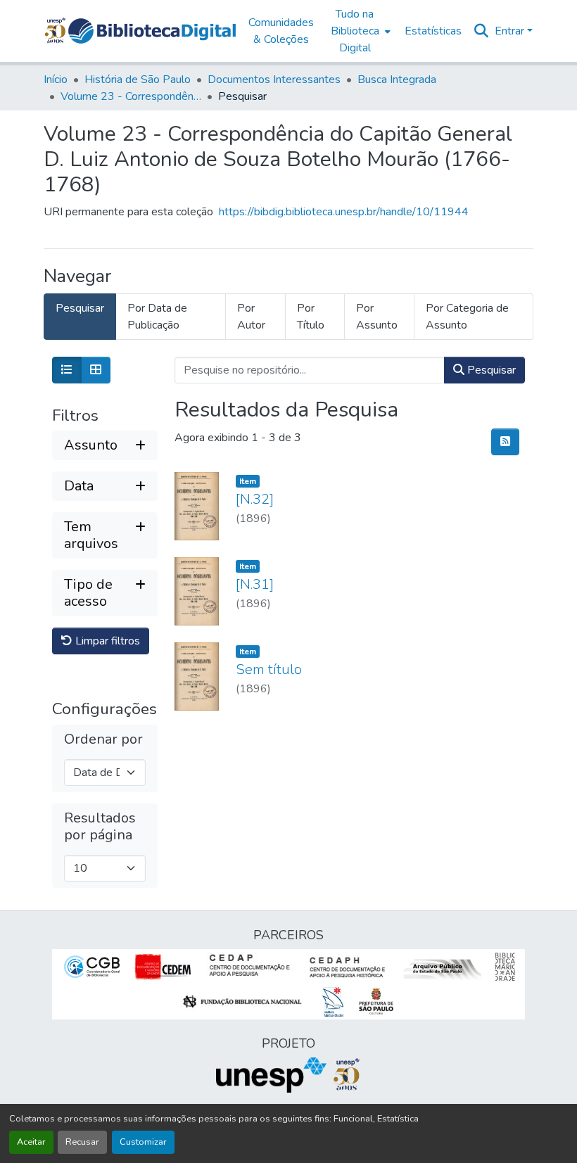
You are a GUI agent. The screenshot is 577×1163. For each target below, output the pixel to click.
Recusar (82, 1142)
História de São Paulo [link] (137, 79)
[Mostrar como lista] (67, 370)
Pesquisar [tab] (80, 308)
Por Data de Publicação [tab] (157, 316)
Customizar (143, 1142)
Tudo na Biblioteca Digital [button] (355, 31)
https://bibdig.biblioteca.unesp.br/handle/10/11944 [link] (344, 212)
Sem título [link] (269, 669)
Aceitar (31, 1142)
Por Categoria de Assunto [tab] (467, 316)
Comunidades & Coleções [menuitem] (281, 31)
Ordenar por (103, 739)
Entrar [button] (511, 31)
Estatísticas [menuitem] (433, 31)
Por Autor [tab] (251, 316)
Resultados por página (100, 827)
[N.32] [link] (255, 499)
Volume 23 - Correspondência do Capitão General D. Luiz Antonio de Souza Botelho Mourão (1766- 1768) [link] (131, 96)
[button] (152, 31)
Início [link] (56, 79)
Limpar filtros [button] (106, 641)
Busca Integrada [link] (396, 79)
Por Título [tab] (310, 316)
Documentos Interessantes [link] (274, 79)
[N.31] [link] (255, 584)
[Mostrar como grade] (95, 370)
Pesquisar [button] (490, 370)
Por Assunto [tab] (377, 316)
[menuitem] (359, 31)
